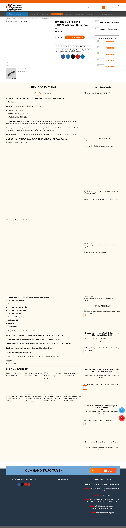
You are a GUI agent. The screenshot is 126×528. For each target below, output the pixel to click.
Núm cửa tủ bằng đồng (16, 317)
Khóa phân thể (13, 320)
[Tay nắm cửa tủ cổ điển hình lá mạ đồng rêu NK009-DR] (53, 382)
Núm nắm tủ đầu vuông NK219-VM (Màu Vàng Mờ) (99, 298)
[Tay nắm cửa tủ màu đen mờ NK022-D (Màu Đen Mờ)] (72, 382)
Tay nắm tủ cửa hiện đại (16, 300)
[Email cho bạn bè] (73, 56)
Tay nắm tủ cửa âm (14, 313)
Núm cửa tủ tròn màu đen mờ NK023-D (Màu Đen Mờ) (14, 397)
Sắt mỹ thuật (12, 326)
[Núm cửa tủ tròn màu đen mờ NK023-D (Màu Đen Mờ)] (14, 382)
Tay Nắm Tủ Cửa (56, 14)
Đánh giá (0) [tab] (47, 93)
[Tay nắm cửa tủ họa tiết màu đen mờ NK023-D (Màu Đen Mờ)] (34, 382)
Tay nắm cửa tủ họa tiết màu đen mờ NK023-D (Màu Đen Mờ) (33, 398)
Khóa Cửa (68, 14)
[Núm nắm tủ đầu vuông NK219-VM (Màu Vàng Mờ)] (102, 273)
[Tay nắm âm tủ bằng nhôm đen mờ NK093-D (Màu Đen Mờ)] (102, 167)
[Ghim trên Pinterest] (77, 56)
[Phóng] (8, 64)
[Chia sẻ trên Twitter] (68, 56)
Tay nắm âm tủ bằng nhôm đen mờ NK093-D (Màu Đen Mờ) (101, 192)
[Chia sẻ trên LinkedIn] (82, 56)
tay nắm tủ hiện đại (65, 51)
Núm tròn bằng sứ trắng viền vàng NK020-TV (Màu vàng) (100, 245)
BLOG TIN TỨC (91, 14)
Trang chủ (10, 18)
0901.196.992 (110, 42)
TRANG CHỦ (34, 14)
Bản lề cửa (11, 323)
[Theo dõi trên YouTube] (28, 484)
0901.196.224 (110, 48)
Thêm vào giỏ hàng (74, 37)
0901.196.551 (110, 54)
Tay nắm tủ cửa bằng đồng (17, 310)
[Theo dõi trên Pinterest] (25, 484)
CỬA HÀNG (44, 14)
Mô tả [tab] (37, 93)
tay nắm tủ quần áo (76, 51)
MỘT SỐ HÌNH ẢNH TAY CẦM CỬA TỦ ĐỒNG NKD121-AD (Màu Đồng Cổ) (37, 139)
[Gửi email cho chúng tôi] (22, 484)
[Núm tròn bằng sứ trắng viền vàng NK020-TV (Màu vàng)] (102, 220)
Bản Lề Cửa (79, 14)
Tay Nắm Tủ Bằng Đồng (66, 50)
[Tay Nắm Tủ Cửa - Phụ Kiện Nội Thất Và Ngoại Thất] (15, 7)
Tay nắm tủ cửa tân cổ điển (17, 307)
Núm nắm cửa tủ (13, 304)
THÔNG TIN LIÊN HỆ (106, 14)
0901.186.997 (110, 66)
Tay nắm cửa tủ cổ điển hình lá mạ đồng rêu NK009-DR (52, 397)
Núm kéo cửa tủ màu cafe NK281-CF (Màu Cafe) (98, 138)
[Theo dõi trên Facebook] (18, 484)
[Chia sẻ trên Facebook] (63, 56)
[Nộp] (103, 7)
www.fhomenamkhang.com (22, 352)
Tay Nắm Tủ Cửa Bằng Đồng (42, 18)
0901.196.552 (110, 60)
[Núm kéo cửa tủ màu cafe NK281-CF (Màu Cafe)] (102, 113)
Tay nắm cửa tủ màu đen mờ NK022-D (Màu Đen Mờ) (72, 397)
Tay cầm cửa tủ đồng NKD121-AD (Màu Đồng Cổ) (43, 98)
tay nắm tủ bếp (77, 50)
